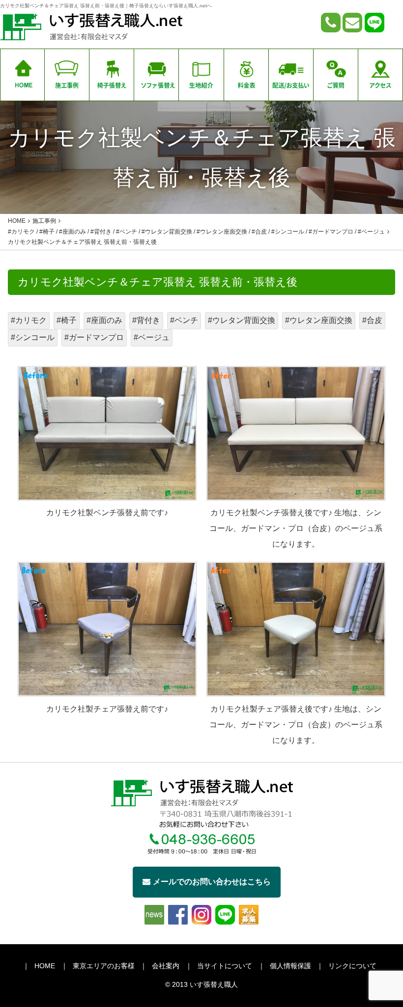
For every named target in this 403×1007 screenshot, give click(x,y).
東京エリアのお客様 (104, 966)
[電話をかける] (331, 22)
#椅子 (67, 320)
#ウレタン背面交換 (241, 320)
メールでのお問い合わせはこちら (212, 881)
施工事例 (44, 220)
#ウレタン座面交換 (318, 320)
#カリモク (29, 320)
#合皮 (372, 320)
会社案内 (165, 966)
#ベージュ (152, 337)
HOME (44, 966)
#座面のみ (104, 320)
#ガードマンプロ (94, 337)
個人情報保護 (290, 966)
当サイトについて (224, 966)
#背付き (146, 320)
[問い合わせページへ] (352, 22)
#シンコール (33, 337)
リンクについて (352, 966)
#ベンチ (184, 320)
